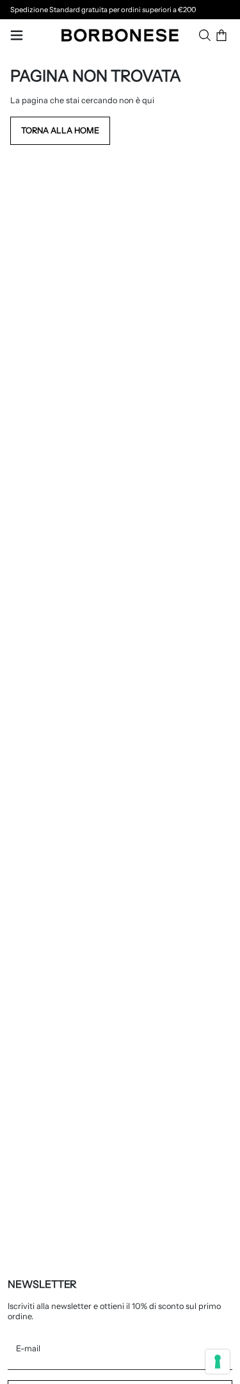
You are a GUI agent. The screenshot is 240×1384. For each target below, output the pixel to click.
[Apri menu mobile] (16, 35)
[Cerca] (205, 35)
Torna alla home (60, 130)
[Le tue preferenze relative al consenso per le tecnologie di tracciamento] (217, 1361)
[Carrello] (221, 35)
